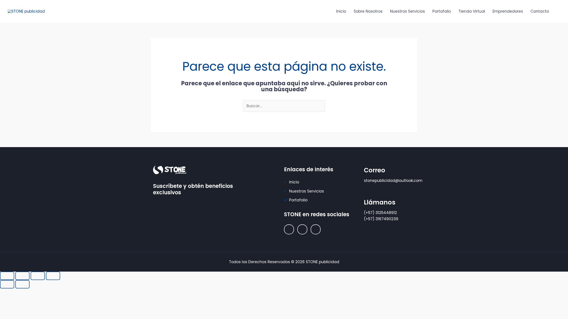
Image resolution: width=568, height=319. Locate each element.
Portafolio (441, 11)
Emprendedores (508, 11)
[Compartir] (38, 276)
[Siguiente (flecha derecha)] (22, 284)
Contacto (540, 11)
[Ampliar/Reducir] (7, 276)
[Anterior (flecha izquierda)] (7, 284)
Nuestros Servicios (407, 11)
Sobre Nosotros (368, 11)
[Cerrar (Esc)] (53, 276)
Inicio (341, 11)
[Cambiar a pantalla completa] (22, 276)
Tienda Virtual (471, 11)
